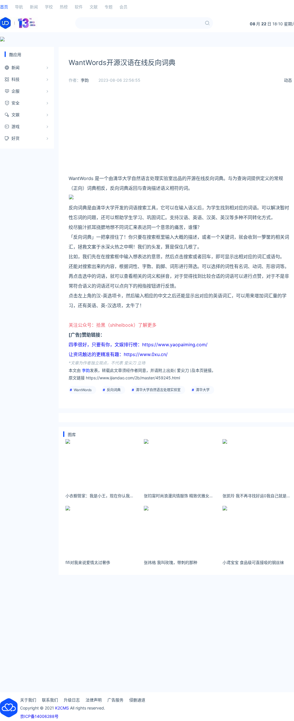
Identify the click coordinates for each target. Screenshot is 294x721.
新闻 (34, 6)
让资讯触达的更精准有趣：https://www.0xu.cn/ (118, 354)
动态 (288, 80)
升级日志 (72, 699)
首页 (4, 6)
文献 (94, 6)
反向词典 (114, 390)
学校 (49, 6)
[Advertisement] (180, 133)
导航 (19, 6)
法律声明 (94, 699)
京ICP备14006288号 (39, 716)
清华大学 (203, 390)
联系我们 (50, 699)
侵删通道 (137, 699)
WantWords (83, 390)
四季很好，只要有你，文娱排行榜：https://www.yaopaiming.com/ (138, 344)
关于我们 (28, 699)
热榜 (64, 6)
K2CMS (62, 707)
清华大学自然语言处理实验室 (158, 390)
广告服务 (115, 699)
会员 (123, 6)
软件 (79, 6)
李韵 (85, 80)
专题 (109, 6)
